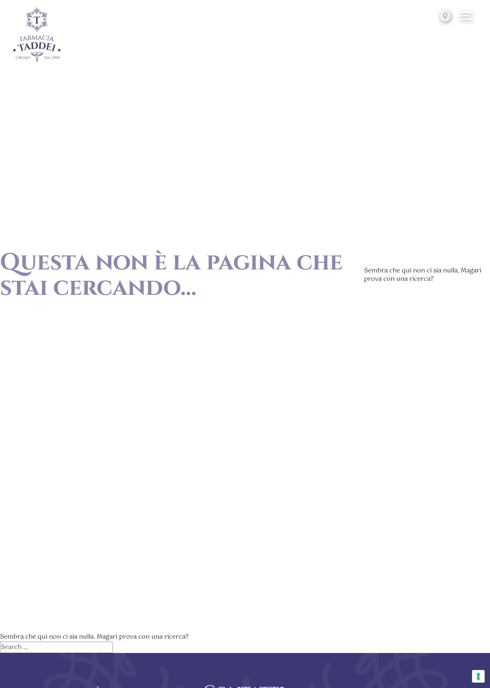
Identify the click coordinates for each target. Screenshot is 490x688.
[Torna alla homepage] (37, 35)
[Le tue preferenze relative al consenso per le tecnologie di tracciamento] (478, 676)
